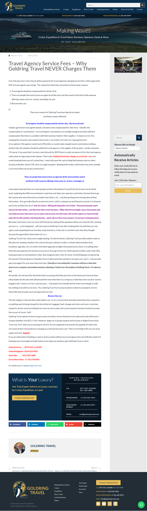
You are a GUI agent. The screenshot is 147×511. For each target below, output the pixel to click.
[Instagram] (109, 504)
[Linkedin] (115, 504)
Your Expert (83, 483)
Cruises (66, 9)
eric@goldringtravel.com (31, 365)
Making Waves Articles (52, 9)
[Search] (142, 5)
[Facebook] (98, 504)
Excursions (82, 489)
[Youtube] (104, 504)
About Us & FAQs (127, 9)
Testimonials (83, 486)
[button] (17, 424)
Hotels (115, 9)
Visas (80, 492)
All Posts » (34, 451)
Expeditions (76, 9)
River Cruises (88, 9)
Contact (140, 9)
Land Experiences (103, 9)
